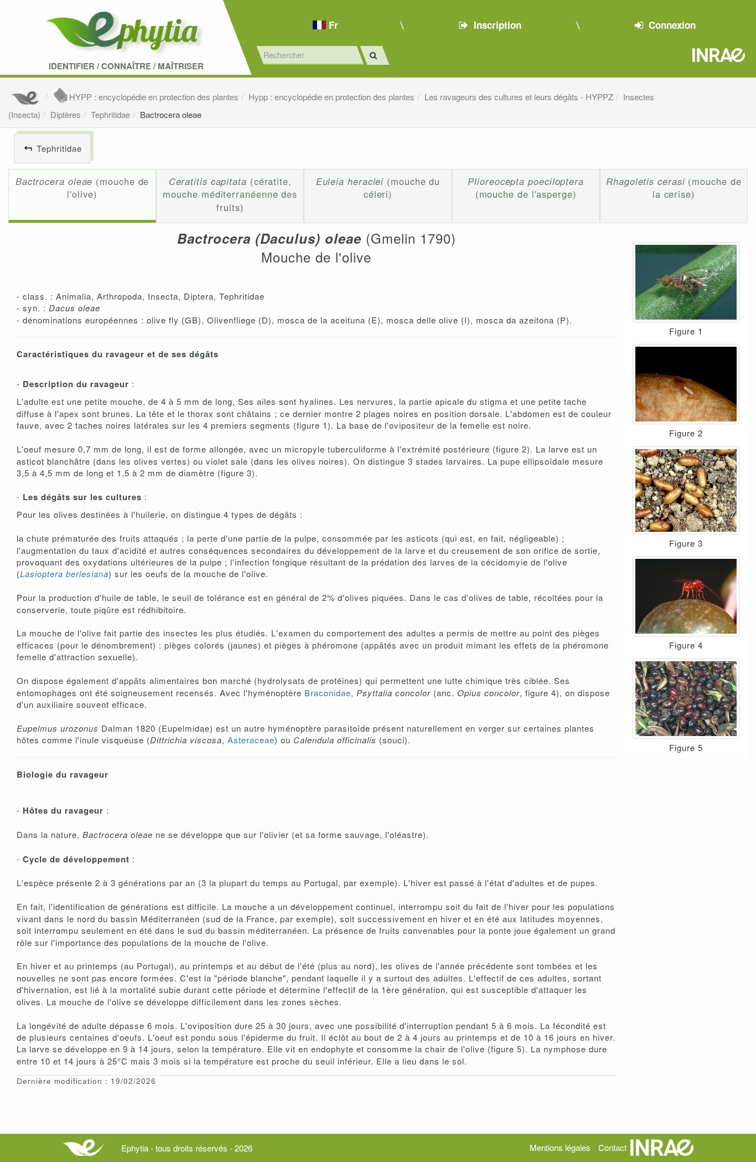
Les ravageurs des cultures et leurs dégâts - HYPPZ (518, 96)
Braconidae (327, 692)
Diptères (65, 114)
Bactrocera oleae (170, 114)
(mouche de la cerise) (673, 187)
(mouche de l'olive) (82, 187)
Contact (612, 1147)
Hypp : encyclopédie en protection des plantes (331, 96)
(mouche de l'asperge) (526, 187)
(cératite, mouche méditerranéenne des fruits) (230, 194)
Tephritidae (110, 114)
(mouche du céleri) (378, 187)
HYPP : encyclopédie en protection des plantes (154, 96)
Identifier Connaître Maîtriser (126, 66)
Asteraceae (251, 739)
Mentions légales (560, 1147)
